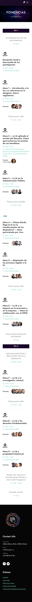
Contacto (5, 577)
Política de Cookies (8, 583)
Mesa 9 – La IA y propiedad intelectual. (13, 452)
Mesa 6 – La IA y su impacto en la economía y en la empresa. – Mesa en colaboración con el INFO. (15, 309)
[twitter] (8, 563)
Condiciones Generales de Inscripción (14, 589)
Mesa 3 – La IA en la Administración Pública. (14, 179)
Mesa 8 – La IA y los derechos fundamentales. (15, 422)
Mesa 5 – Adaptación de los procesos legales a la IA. (15, 263)
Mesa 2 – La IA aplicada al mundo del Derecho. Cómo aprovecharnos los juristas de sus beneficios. (16, 139)
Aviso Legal (6, 580)
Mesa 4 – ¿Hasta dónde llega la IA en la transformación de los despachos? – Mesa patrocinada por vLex (14, 227)
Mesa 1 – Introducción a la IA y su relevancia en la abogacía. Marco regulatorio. (16, 92)
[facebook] (4, 563)
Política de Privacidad (9, 586)
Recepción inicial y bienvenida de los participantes (11, 62)
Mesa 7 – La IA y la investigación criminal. (13, 379)
